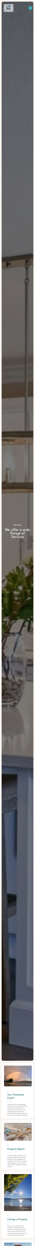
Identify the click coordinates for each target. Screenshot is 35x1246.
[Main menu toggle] (30, 8)
